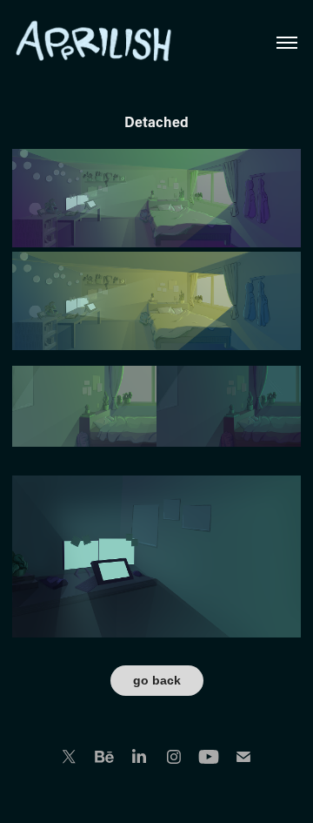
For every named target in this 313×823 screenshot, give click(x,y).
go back (157, 680)
